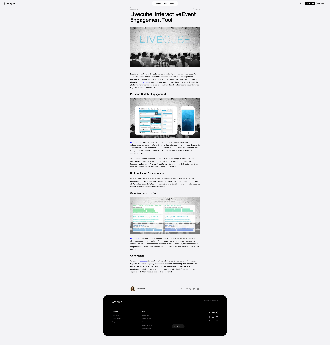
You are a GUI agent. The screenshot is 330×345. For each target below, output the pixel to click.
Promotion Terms (147, 325)
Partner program (117, 318)
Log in (301, 3)
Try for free (310, 3)
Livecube (145, 82)
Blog (113, 322)
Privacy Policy (145, 315)
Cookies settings (146, 318)
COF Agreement (146, 328)
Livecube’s (134, 238)
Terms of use (145, 322)
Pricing (172, 3)
